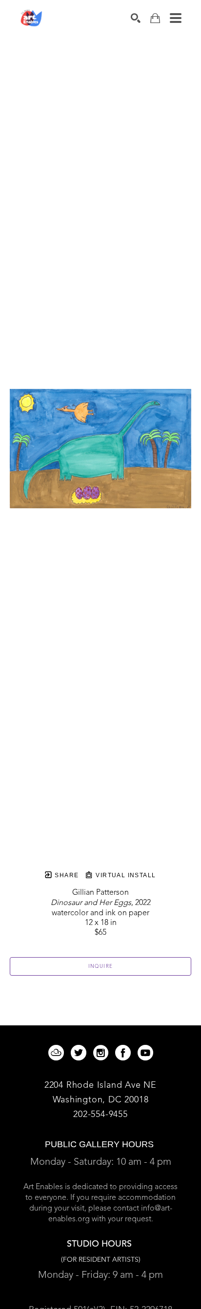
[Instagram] (102, 1052)
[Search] (136, 18)
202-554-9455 (100, 1114)
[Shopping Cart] (155, 18)
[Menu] (175, 18)
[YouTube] (145, 1052)
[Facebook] (124, 1052)
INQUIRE (100, 966)
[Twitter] (80, 1052)
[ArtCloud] (57, 1052)
